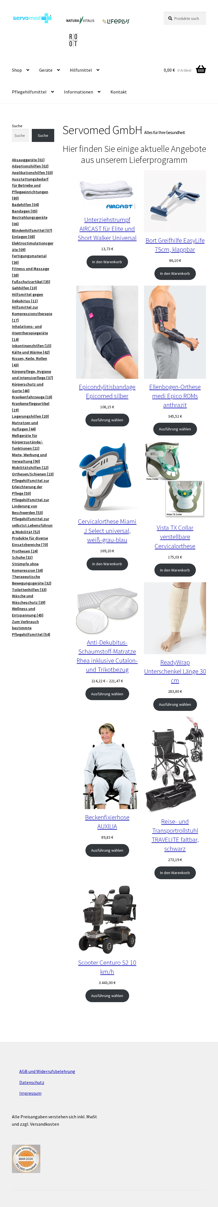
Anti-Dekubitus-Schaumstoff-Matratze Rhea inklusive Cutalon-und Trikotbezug (107, 656)
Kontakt (118, 92)
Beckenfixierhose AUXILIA (107, 821)
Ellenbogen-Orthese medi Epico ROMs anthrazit (175, 395)
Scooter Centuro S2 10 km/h (107, 967)
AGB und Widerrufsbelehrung (47, 1071)
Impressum (30, 1093)
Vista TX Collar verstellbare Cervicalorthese (175, 536)
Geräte (46, 70)
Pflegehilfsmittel (29, 92)
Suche (17, 125)
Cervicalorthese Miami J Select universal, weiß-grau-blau (107, 530)
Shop (17, 70)
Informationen (78, 92)
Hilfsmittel (81, 70)
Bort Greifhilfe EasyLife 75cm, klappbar (175, 244)
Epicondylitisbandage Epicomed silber (107, 391)
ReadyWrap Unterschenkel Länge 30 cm (175, 671)
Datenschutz (31, 1082)
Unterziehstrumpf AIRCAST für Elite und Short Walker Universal (107, 228)
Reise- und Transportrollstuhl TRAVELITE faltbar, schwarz (175, 835)
